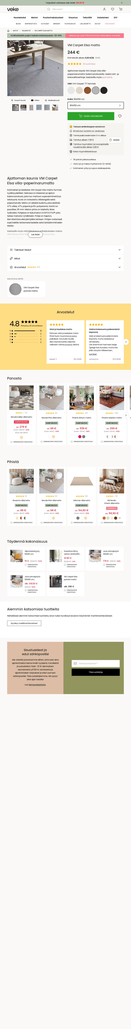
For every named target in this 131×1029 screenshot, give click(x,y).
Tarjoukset (110, 24)
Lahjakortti (85, 24)
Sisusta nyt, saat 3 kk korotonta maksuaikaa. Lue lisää (94, 35)
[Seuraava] (58, 68)
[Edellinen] (12, 68)
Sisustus (73, 17)
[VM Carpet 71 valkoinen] (71, 90)
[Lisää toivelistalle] (120, 116)
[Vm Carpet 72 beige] (79, 90)
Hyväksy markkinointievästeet (24, 623)
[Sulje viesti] (122, 3)
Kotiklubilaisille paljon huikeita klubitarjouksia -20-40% (36, 35)
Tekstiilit (87, 17)
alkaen (86, 57)
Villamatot (26, 31)
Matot (34, 17)
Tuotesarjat (70, 24)
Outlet (98, 24)
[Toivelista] (113, 9)
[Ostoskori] (121, 9)
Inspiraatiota (31, 24)
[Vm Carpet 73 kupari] (87, 90)
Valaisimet (103, 17)
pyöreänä (107, 77)
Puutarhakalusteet (53, 17)
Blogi (18, 24)
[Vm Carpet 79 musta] (103, 90)
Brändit (56, 24)
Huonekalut (20, 17)
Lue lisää (93, 354)
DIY (115, 17)
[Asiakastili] (104, 9)
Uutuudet (45, 24)
